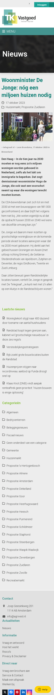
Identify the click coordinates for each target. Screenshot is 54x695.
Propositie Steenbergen (20, 542)
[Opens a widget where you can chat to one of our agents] (42, 689)
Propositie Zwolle (16, 572)
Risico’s (6, 651)
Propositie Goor (15, 496)
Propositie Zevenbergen (20, 557)
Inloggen (42, 4)
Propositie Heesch (17, 511)
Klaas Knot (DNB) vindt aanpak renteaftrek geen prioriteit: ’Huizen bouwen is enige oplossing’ (27, 388)
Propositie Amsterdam (19, 481)
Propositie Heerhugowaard (22, 504)
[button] (8, 31)
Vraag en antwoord (13, 642)
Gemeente (12, 450)
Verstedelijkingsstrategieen (22, 347)
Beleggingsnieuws (17, 427)
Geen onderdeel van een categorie (26, 442)
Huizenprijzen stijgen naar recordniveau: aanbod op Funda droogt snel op (24, 371)
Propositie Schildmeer (19, 526)
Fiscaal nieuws (15, 435)
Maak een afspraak (13, 679)
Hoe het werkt (10, 647)
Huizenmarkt (13, 107)
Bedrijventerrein (15, 419)
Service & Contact (12, 675)
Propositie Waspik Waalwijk (22, 549)
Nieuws (6, 628)
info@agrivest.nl (16, 616)
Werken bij (8, 684)
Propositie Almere (17, 473)
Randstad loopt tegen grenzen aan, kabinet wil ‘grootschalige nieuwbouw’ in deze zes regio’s (25, 335)
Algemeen (12, 412)
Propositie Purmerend (19, 519)
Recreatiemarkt (15, 580)
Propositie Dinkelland (18, 488)
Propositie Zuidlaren (33, 107)
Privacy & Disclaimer (14, 656)
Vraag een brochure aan (16, 670)
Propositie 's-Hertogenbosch (23, 465)
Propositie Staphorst (18, 534)
